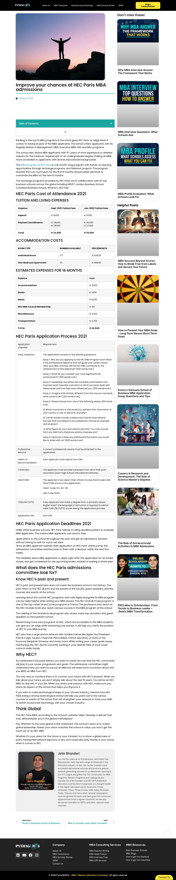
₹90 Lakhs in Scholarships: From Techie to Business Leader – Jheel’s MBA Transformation (138, 608)
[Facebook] (30, 855)
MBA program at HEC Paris (36, 165)
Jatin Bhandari (68, 753)
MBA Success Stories (106, 5)
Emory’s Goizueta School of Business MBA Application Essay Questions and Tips (135, 393)
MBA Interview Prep (98, 857)
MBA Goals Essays (98, 854)
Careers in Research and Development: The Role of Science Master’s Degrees (134, 476)
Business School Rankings (82, 5)
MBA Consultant (61, 5)
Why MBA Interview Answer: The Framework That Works (135, 71)
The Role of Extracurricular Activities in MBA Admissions (136, 545)
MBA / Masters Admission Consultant (90, 875)
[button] (111, 124)
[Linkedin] (18, 855)
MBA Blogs (131, 853)
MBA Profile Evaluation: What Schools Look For (136, 195)
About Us (46, 5)
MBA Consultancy (61, 854)
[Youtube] (24, 855)
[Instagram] (37, 855)
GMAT (120, 5)
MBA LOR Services (97, 860)
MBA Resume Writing (99, 850)
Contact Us (58, 863)
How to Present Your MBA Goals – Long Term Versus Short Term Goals (138, 333)
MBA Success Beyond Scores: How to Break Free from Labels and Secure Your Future (137, 264)
